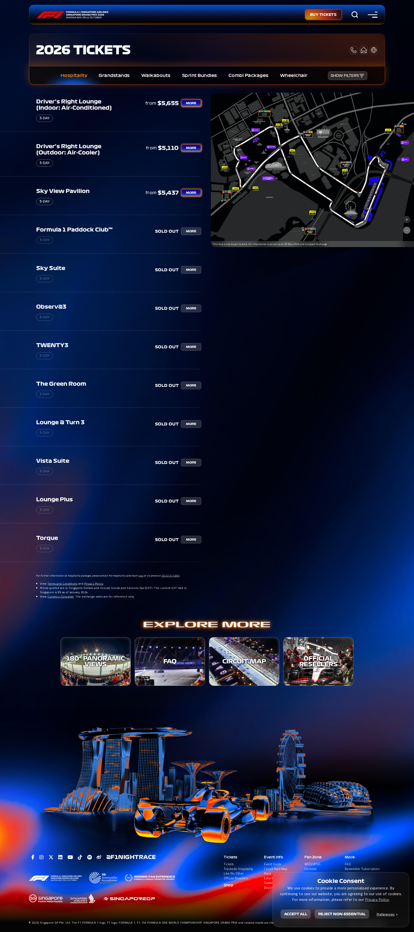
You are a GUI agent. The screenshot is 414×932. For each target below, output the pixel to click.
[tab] (74, 76)
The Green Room (61, 383)
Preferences (386, 914)
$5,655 (168, 103)
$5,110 (168, 148)
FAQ (348, 864)
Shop (228, 885)
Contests (311, 869)
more (191, 103)
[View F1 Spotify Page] (89, 857)
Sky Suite (50, 268)
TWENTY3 (52, 345)
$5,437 (168, 192)
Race (267, 873)
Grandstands (114, 75)
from (150, 103)
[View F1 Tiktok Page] (80, 857)
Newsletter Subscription (362, 869)
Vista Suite (52, 460)
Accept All (295, 914)
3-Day (45, 118)
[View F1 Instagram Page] (41, 857)
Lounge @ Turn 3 (60, 422)
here (140, 575)
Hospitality (74, 75)
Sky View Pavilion (63, 191)
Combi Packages (249, 75)
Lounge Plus (54, 499)
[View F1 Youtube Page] (70, 857)
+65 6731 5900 (170, 575)
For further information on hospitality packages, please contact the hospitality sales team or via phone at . (108, 575)
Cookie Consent (340, 881)
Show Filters (345, 75)
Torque (47, 538)
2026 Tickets (83, 50)
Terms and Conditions (62, 584)
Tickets (230, 857)
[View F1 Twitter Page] (51, 857)
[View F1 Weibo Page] (99, 857)
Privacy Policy (94, 584)
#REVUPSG (313, 864)
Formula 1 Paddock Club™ (74, 229)
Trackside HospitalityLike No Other (238, 871)
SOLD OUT (167, 231)
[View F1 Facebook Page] (33, 857)
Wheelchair (294, 75)
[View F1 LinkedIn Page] (60, 857)
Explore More (207, 624)
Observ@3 (51, 306)
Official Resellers (236, 878)
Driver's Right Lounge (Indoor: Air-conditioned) (74, 104)
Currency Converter (60, 596)
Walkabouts (156, 75)
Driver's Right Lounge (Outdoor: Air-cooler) (68, 149)
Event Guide (273, 864)
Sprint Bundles (199, 75)
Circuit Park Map (275, 869)
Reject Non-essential (342, 914)
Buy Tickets (323, 14)
